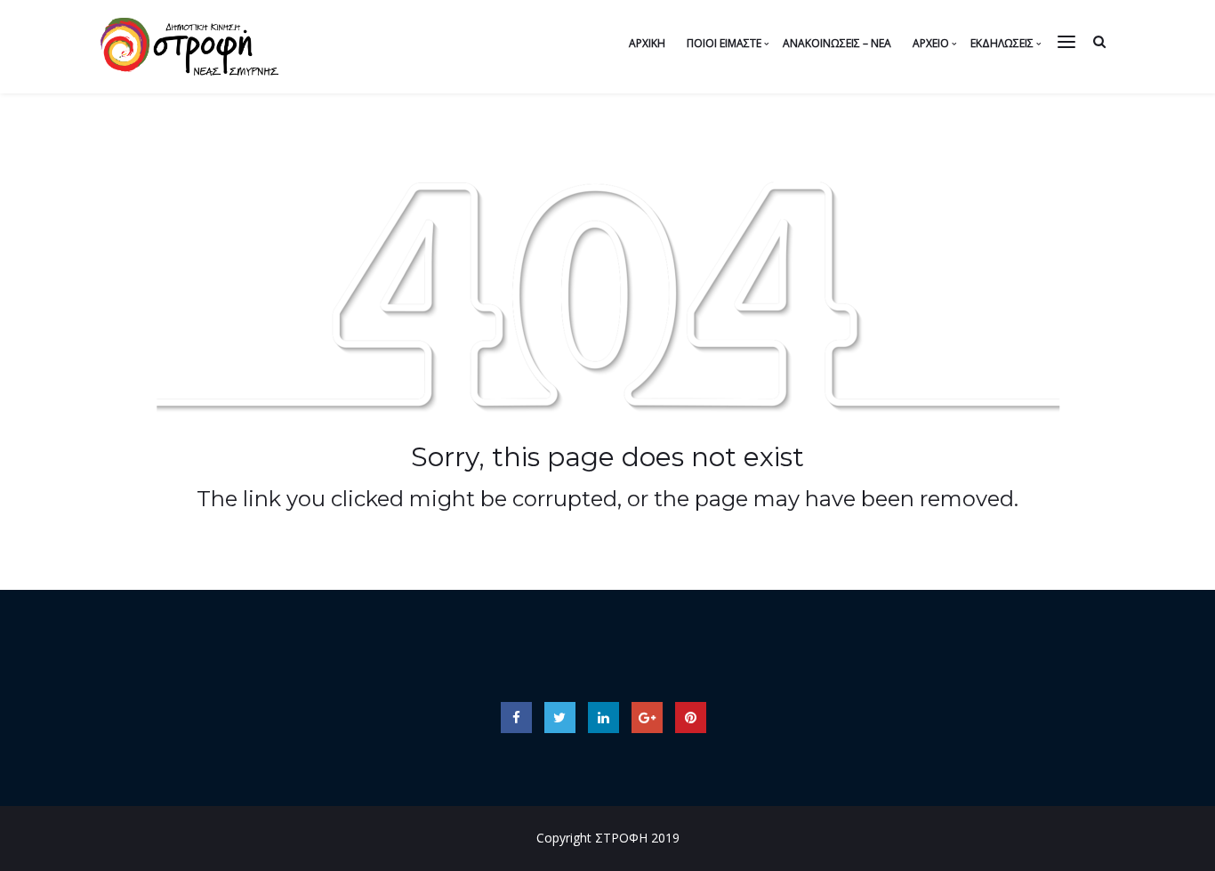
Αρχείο (931, 43)
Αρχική (647, 43)
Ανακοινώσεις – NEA (837, 43)
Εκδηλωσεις (1002, 43)
